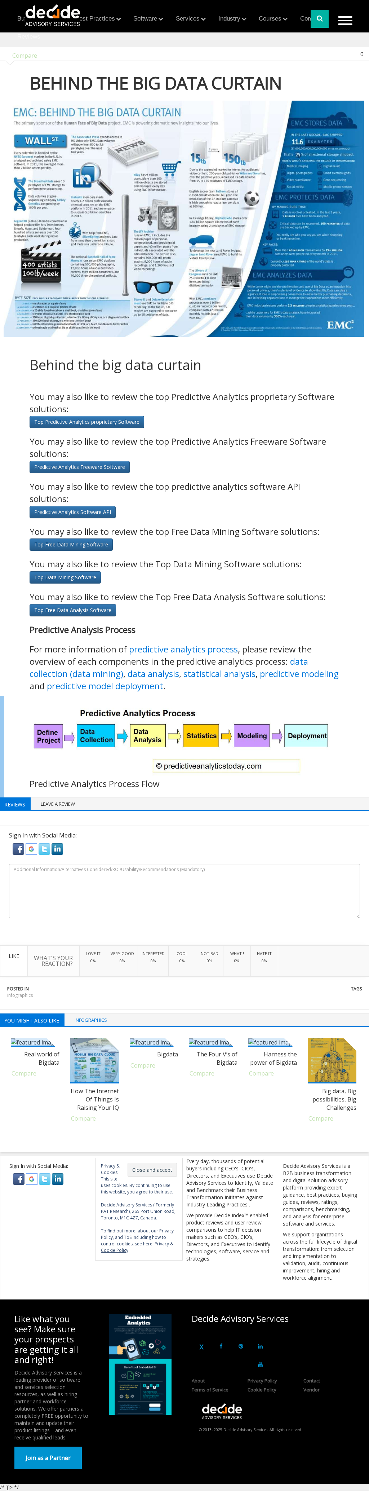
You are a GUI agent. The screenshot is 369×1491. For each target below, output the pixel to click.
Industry (229, 18)
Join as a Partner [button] (48, 1458)
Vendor (311, 1389)
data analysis (153, 673)
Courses (270, 18)
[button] (19, 849)
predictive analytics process (183, 649)
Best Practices (95, 18)
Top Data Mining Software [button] (65, 577)
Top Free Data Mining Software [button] (71, 544)
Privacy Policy (262, 1380)
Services (188, 18)
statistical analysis (219, 673)
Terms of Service (210, 1389)
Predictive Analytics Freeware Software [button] (79, 466)
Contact (311, 1380)
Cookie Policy (262, 1389)
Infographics (20, 995)
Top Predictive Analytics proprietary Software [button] (86, 421)
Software (145, 18)
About (198, 1380)
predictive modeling (299, 673)
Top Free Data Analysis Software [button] (72, 610)
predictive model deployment (105, 686)
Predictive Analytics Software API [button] (72, 512)
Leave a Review (58, 804)
